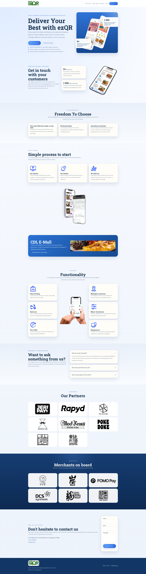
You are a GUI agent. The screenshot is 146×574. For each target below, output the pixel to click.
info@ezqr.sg (31, 542)
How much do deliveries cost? (81, 367)
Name (104, 518)
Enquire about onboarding (39, 252)
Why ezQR (88, 3)
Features (102, 3)
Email (104, 525)
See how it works (48, 43)
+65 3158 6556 (32, 540)
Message (105, 532)
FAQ (107, 3)
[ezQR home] (33, 3)
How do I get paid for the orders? (81, 375)
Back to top (106, 565)
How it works (95, 3)
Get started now (34, 43)
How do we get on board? (79, 353)
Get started (113, 3)
